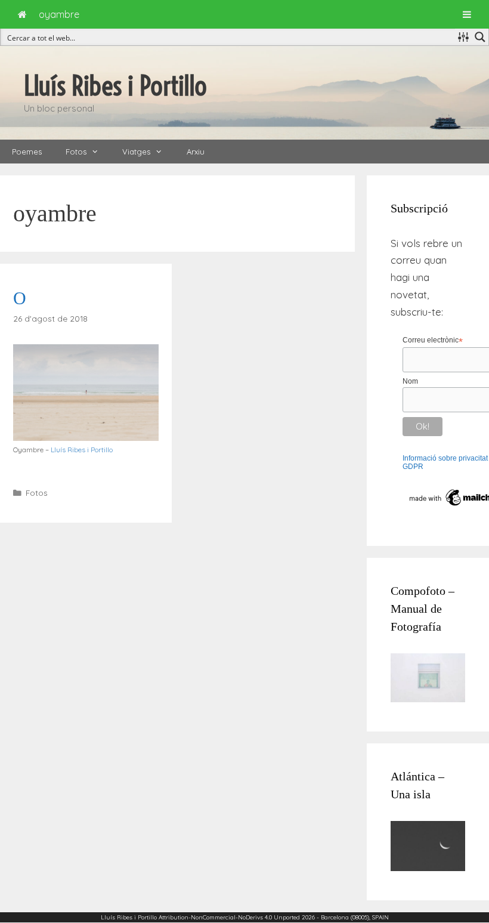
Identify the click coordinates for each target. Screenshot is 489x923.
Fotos (76, 151)
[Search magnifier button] (480, 37)
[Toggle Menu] (467, 14)
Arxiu (196, 151)
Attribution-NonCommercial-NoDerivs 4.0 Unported (229, 917)
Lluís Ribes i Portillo (115, 86)
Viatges (136, 151)
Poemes (27, 151)
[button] (98, 151)
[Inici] (22, 14)
